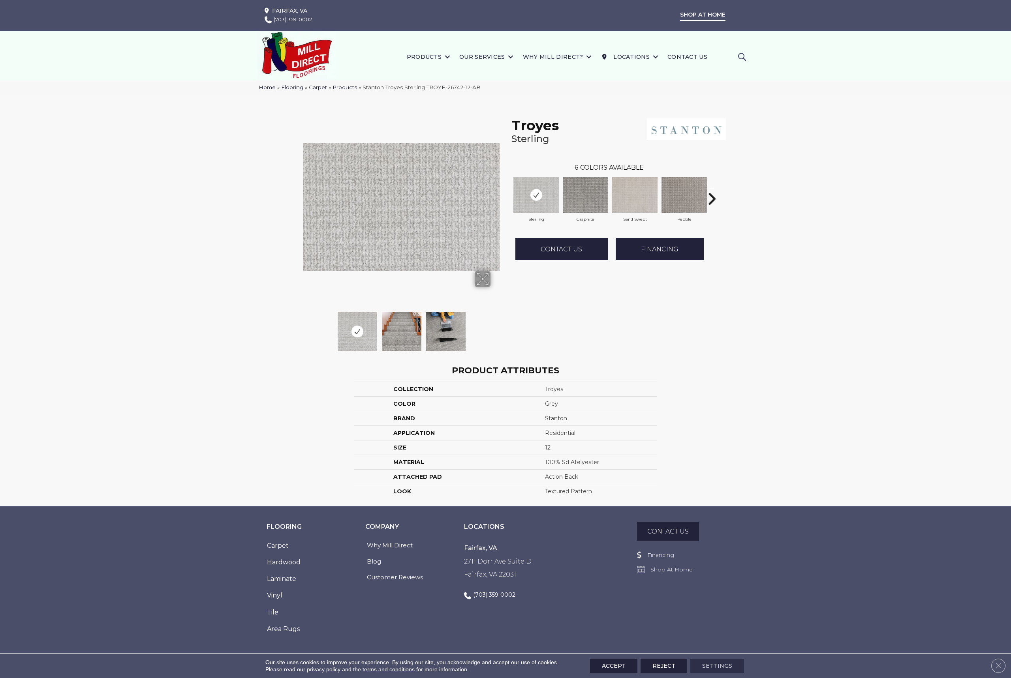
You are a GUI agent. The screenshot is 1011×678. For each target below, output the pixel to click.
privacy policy (323, 669)
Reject (663, 665)
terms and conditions (389, 669)
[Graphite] (585, 195)
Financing (659, 249)
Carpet (318, 87)
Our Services (482, 56)
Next (496, 328)
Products (424, 56)
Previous (307, 328)
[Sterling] (536, 195)
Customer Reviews (395, 577)
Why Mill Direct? (553, 56)
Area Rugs (283, 629)
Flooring (292, 87)
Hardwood (284, 562)
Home (267, 87)
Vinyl (274, 595)
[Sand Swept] (635, 195)
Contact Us (687, 56)
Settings (717, 665)
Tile (272, 612)
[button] (447, 56)
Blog (374, 561)
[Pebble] (684, 195)
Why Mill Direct (390, 545)
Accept (614, 665)
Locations (631, 56)
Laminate (281, 578)
